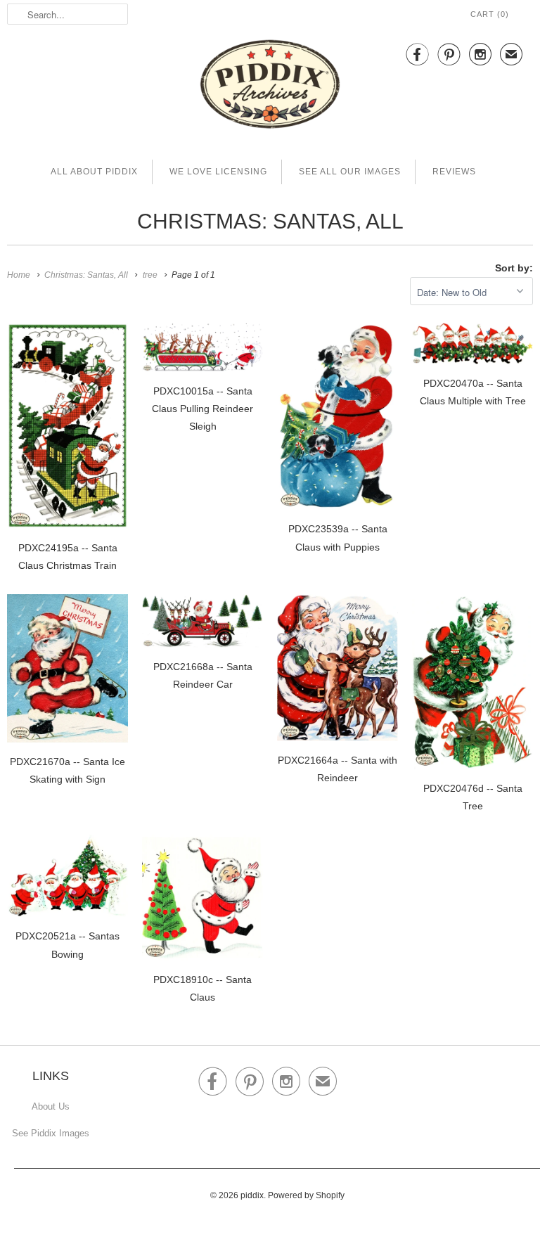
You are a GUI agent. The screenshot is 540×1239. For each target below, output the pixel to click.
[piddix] (270, 87)
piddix (252, 1195)
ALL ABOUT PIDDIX (94, 171)
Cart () (489, 14)
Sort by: (514, 268)
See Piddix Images (50, 1133)
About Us (51, 1106)
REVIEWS (454, 171)
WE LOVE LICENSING (218, 171)
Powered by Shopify (306, 1195)
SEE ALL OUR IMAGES (350, 171)
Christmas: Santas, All (270, 221)
